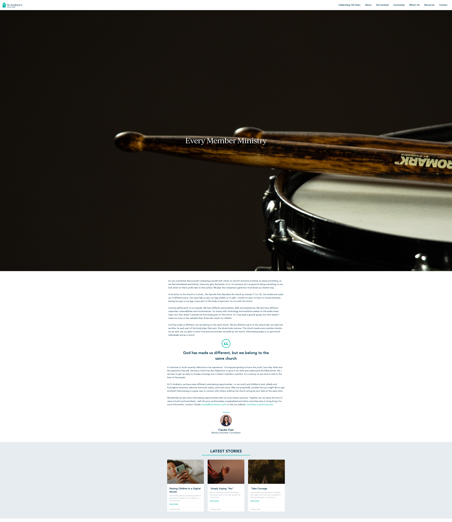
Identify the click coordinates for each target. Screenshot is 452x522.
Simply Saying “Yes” (222, 488)
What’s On (414, 5)
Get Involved (382, 5)
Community (399, 5)
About (368, 5)
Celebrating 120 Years (349, 5)
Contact (443, 5)
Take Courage (258, 488)
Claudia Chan (226, 430)
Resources (429, 5)
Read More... (174, 504)
